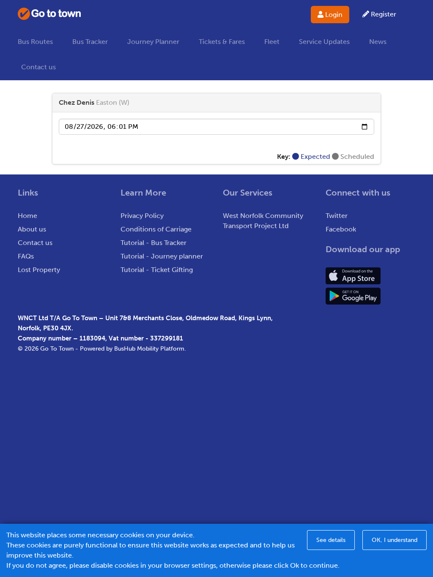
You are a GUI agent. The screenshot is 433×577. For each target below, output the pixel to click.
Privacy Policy (142, 216)
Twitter (337, 216)
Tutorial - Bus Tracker (153, 243)
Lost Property (39, 270)
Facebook (341, 229)
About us (32, 229)
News (377, 42)
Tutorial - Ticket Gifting (157, 270)
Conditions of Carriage (156, 229)
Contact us (38, 67)
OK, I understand (394, 540)
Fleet (272, 42)
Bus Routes (35, 42)
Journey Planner (153, 42)
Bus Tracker (90, 42)
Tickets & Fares (222, 42)
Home (27, 216)
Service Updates (324, 42)
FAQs (26, 256)
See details (330, 540)
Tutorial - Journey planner (162, 256)
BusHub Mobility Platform (149, 348)
